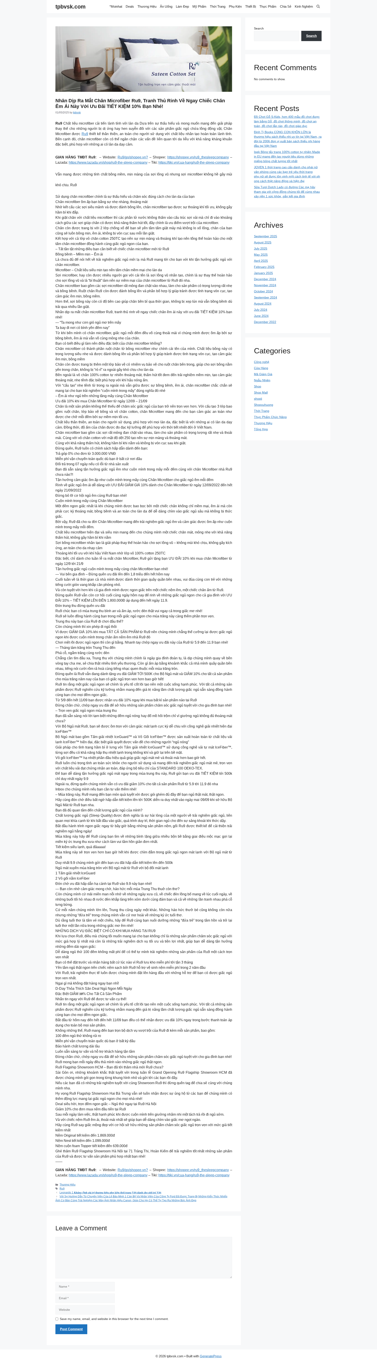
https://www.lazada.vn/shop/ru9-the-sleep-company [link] (108, 162)
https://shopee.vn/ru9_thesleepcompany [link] (198, 157)
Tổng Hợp (261, 429)
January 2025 (263, 273)
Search (259, 28)
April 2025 (261, 260)
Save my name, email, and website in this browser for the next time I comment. (114, 1319)
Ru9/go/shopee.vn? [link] (133, 157)
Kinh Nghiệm (304, 6)
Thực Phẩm (267, 6)
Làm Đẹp (182, 6)
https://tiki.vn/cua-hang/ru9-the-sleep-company (194, 162)
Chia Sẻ (285, 6)
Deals (130, 6)
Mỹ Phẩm (199, 6)
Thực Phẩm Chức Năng (270, 417)
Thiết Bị (250, 6)
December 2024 (265, 279)
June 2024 (261, 316)
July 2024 (260, 309)
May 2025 (261, 254)
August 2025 (262, 242)
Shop (257, 386)
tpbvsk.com (70, 6)
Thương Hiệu (146, 6)
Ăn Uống (166, 6)
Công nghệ (261, 362)
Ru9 (85, 134)
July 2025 (260, 248)
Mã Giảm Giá (263, 374)
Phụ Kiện (235, 6)
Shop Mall (261, 392)
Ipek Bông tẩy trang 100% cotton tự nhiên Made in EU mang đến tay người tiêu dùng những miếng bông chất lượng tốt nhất (287, 156)
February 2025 (264, 267)
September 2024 (265, 297)
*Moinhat (116, 6)
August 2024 (262, 303)
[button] (318, 6)
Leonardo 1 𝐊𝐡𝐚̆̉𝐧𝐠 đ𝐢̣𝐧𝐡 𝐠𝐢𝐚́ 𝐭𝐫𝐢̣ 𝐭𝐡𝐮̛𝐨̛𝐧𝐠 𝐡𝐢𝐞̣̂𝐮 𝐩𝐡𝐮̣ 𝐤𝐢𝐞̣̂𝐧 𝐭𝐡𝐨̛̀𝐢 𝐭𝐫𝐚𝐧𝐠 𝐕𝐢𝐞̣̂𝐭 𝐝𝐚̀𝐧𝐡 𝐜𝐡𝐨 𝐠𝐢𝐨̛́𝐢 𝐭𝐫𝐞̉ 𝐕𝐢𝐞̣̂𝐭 (110, 1192)
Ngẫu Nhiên (262, 380)
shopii (258, 398)
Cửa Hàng (261, 368)
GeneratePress (211, 1356)
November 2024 (265, 285)
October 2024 (263, 291)
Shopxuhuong (263, 404)
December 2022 (265, 322)
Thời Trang (217, 6)
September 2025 (265, 236)
